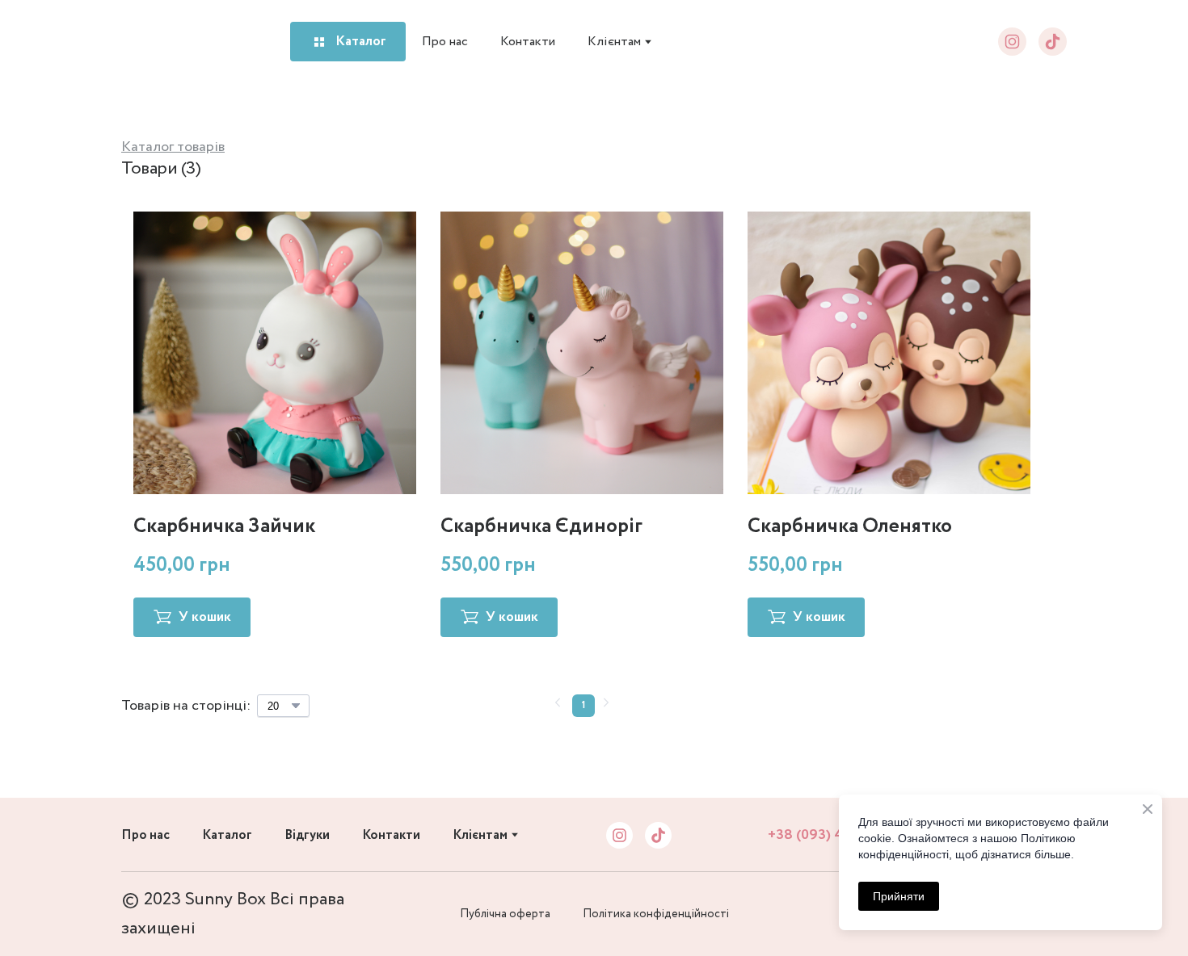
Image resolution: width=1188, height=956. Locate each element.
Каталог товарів (173, 146)
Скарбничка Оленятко (850, 526)
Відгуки (307, 835)
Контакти (527, 41)
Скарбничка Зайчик (224, 526)
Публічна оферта (505, 914)
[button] (348, 41)
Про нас (445, 41)
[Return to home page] (159, 42)
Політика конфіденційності (656, 914)
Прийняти (899, 896)
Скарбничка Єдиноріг (541, 526)
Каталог (227, 835)
